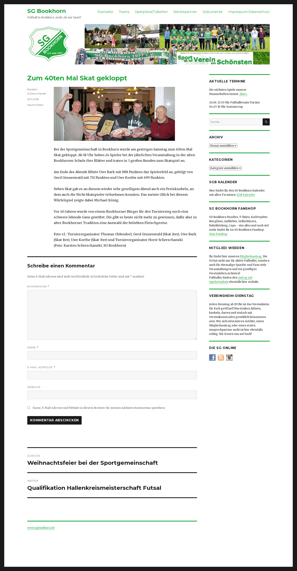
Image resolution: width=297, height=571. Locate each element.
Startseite (105, 12)
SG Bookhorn (46, 10)
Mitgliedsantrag (251, 256)
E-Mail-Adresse (41, 367)
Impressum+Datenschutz (249, 12)
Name (33, 347)
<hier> (243, 94)
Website (34, 387)
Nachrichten (35, 104)
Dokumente (213, 12)
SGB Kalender (246, 195)
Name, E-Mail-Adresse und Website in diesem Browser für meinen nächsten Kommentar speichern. (99, 408)
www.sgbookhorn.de (41, 528)
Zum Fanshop (218, 234)
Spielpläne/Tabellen (151, 12)
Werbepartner (185, 12)
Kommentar (38, 286)
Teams (124, 12)
